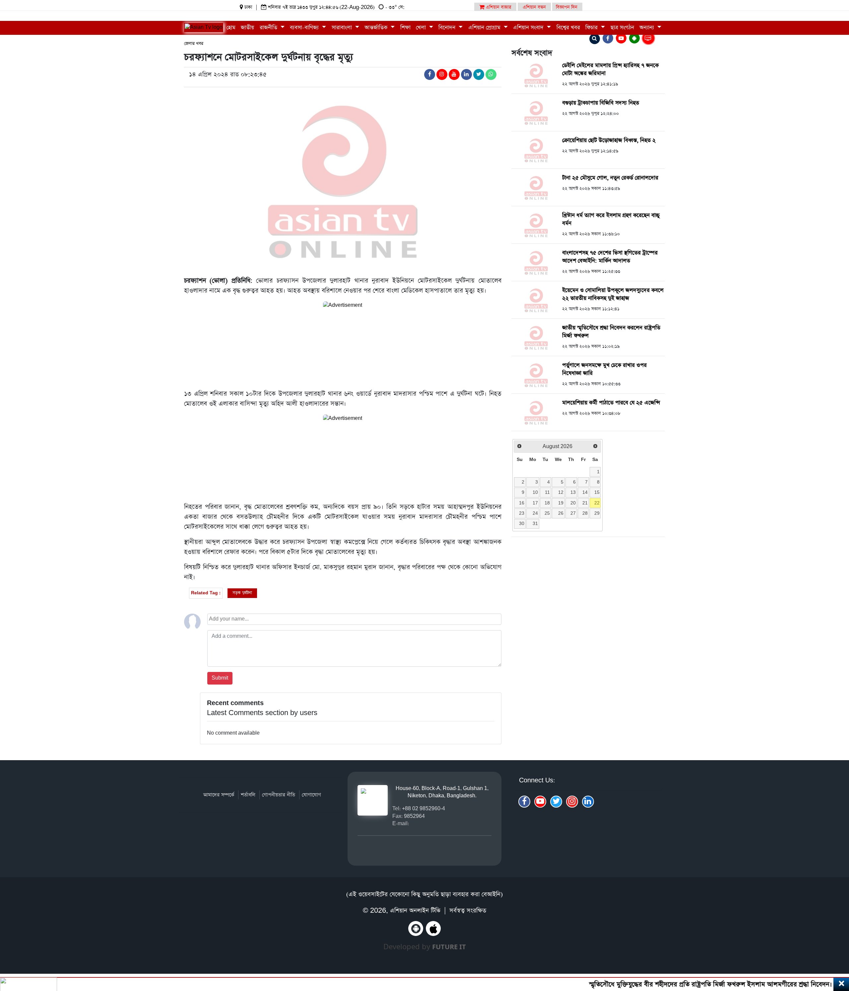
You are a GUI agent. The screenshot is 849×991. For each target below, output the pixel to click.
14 (585, 492)
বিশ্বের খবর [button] (568, 28)
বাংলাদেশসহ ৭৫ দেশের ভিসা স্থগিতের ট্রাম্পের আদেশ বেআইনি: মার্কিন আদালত (610, 257)
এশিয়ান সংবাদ (529, 28)
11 (547, 492)
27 (573, 513)
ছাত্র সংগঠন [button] (622, 28)
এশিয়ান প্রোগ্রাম (485, 28)
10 (535, 492)
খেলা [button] (421, 28)
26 (560, 513)
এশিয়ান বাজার (498, 7)
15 (597, 492)
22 (597, 502)
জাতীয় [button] (247, 28)
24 (535, 513)
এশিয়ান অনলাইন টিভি (415, 910)
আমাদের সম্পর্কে (218, 794)
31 (535, 523)
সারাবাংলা (343, 28)
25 (547, 513)
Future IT (449, 946)
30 (521, 523)
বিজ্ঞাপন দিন (566, 7)
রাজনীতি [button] (269, 28)
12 (560, 492)
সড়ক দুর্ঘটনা (242, 593)
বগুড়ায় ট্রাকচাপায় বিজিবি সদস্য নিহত (600, 103)
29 (597, 513)
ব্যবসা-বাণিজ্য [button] (305, 28)
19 (560, 502)
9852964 (414, 816)
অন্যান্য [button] (647, 28)
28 (585, 513)
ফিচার (592, 28)
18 (547, 502)
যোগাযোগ (311, 794)
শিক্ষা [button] (405, 28)
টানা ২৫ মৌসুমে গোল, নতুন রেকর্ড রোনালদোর (610, 178)
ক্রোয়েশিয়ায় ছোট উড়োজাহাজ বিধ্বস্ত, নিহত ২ (609, 140)
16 (521, 502)
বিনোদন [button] (447, 28)
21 (585, 502)
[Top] (834, 945)
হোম (231, 28)
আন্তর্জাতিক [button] (376, 28)
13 (573, 492)
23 (521, 513)
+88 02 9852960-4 (423, 808)
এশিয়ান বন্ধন (534, 7)
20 (573, 502)
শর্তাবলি (248, 794)
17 (535, 502)
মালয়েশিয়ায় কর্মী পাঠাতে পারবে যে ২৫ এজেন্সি (611, 403)
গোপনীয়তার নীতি (278, 794)
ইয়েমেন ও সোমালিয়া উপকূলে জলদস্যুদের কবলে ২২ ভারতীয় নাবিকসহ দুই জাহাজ (613, 294)
